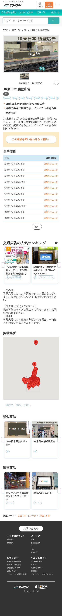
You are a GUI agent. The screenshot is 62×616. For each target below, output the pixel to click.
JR (24, 515)
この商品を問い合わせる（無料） (31, 139)
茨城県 (22, 98)
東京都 (53, 98)
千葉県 (45, 98)
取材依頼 (34, 552)
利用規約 (34, 571)
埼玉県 (37, 98)
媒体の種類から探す (14, 561)
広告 (20, 515)
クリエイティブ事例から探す (17, 574)
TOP (5, 30)
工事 (47, 515)
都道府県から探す (13, 568)
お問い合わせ (31, 528)
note (32, 549)
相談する (55, 12)
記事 (32, 539)
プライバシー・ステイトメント (42, 574)
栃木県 (30, 98)
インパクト (32, 515)
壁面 (42, 515)
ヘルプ (33, 564)
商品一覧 (16, 30)
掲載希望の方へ (36, 568)
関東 (15, 98)
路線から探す (12, 571)
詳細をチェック (51, 164)
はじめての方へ (36, 561)
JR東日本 (7, 98)
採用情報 (10, 543)
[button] (36, 343)
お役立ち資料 (26, 12)
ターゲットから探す (14, 564)
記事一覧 (41, 12)
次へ (37, 226)
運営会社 (10, 539)
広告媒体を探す (9, 12)
